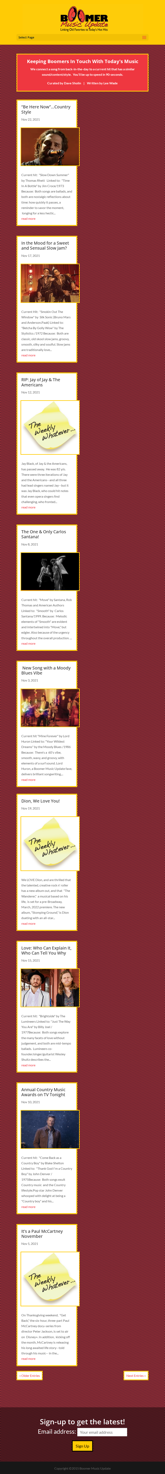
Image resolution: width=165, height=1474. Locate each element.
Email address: (57, 1431)
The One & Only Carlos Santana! (43, 534)
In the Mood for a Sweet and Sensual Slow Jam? (45, 245)
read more (28, 218)
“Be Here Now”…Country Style (45, 109)
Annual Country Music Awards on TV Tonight (43, 1092)
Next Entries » (136, 1375)
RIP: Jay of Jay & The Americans (40, 382)
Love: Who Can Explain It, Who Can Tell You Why (46, 950)
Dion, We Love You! (40, 801)
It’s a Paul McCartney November (42, 1233)
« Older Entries (29, 1375)
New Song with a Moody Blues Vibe (46, 670)
